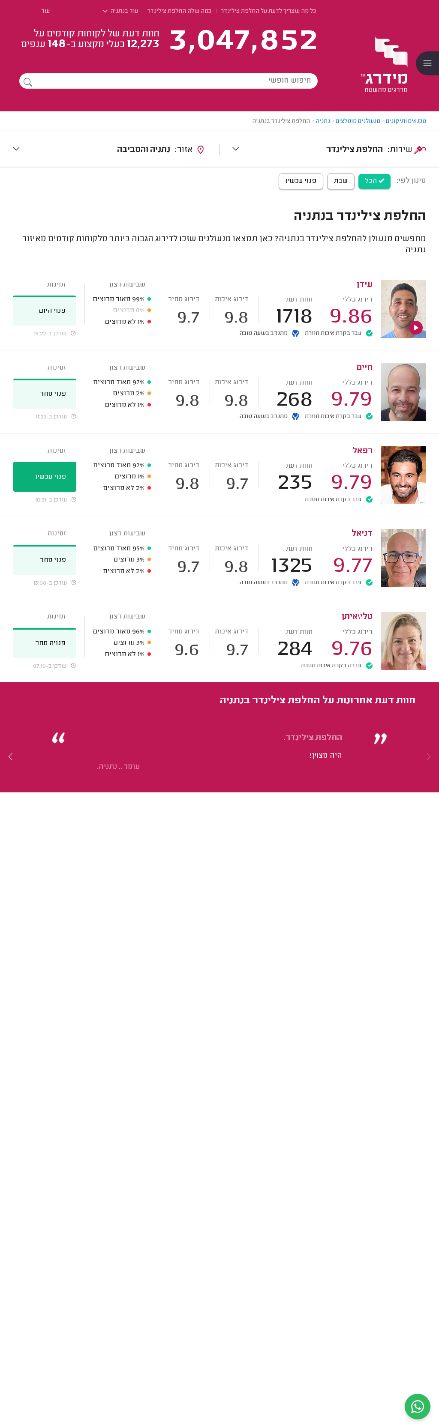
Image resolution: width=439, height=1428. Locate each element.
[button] (10, 756)
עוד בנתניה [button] (123, 11)
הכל (372, 181)
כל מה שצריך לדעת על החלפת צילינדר (268, 11)
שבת (341, 181)
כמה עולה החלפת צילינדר (179, 11)
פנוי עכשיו (301, 181)
